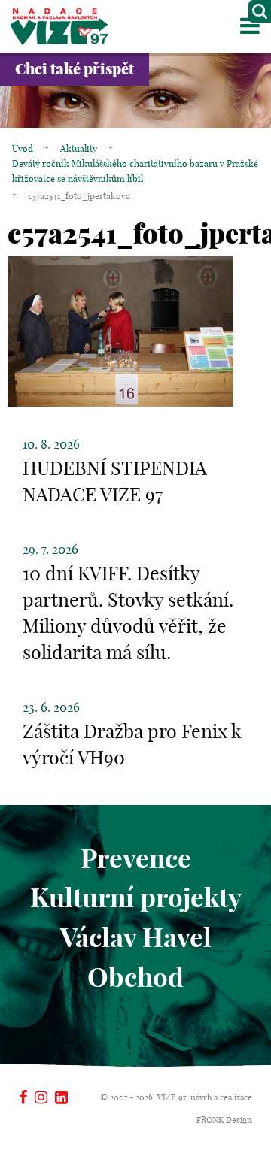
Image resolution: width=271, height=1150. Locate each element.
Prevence (136, 858)
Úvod (22, 148)
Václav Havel (136, 937)
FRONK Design (224, 1120)
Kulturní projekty (136, 897)
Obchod (135, 977)
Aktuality (78, 148)
